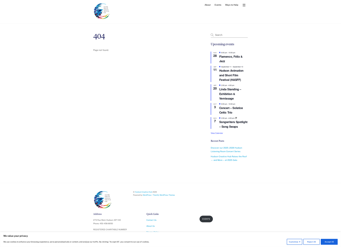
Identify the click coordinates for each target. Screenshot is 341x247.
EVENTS (206, 219)
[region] (170, 239)
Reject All (311, 242)
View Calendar (217, 133)
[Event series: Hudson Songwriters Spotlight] (236, 118)
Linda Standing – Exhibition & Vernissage (230, 93)
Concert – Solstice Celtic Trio (231, 110)
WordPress (147, 195)
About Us (150, 226)
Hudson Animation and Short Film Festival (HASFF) (231, 75)
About (208, 5)
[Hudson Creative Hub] (102, 11)
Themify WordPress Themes (164, 195)
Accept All (329, 242)
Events (218, 5)
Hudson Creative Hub (143, 192)
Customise (293, 242)
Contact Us (151, 220)
